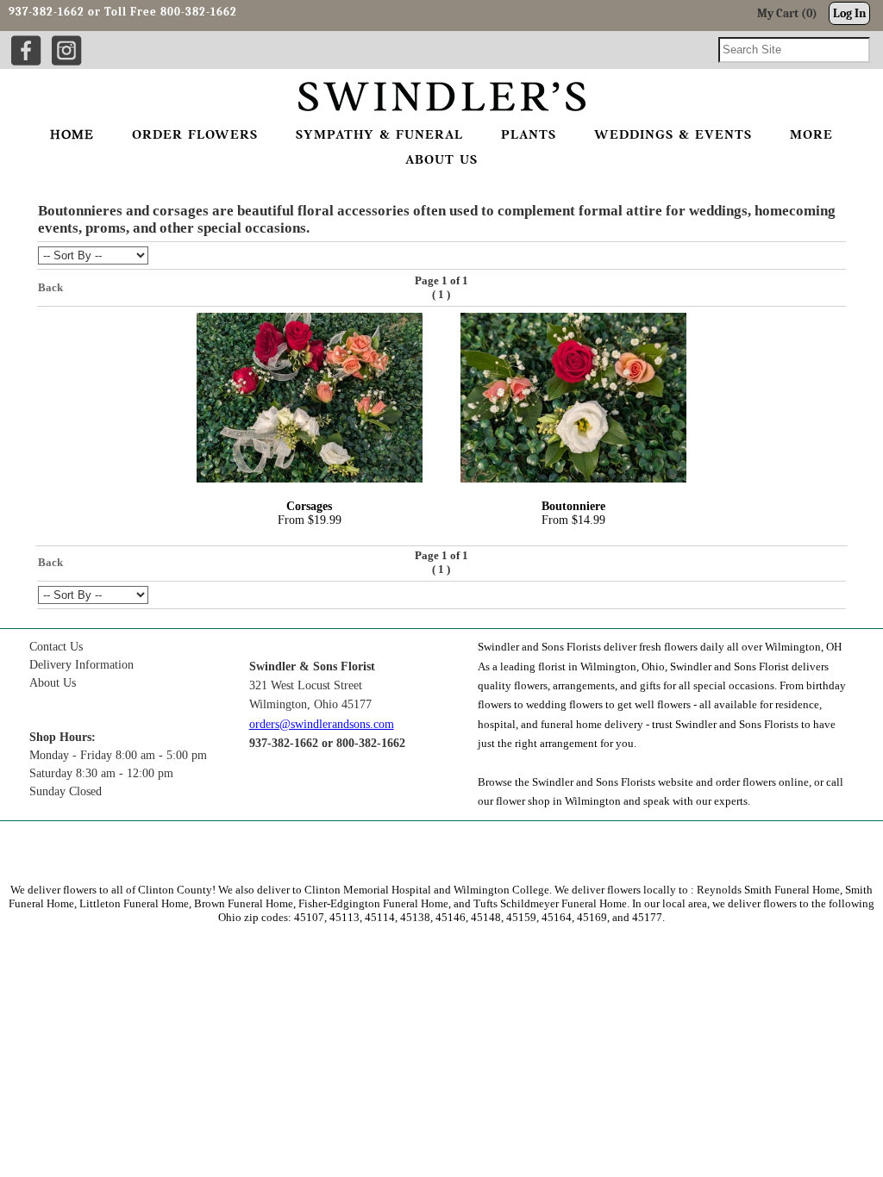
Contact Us (56, 646)
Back (50, 287)
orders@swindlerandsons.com (321, 724)
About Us (52, 682)
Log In (849, 13)
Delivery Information (81, 664)
